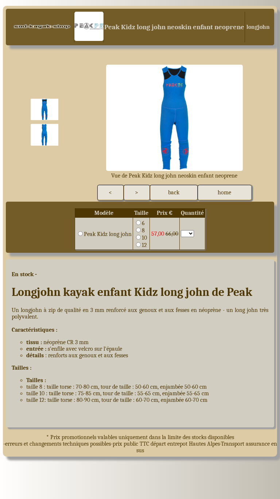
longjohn (257, 27)
